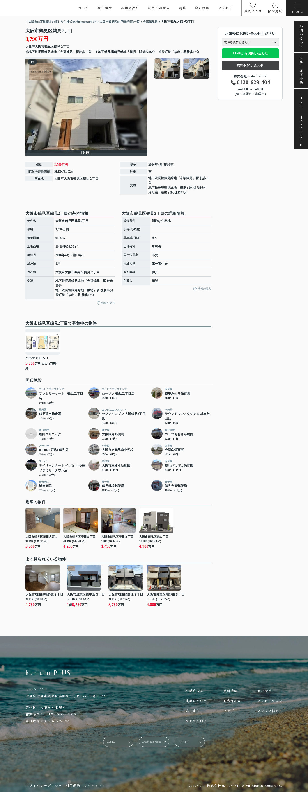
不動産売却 (130, 7)
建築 (182, 7)
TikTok (183, 741)
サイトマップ (95, 785)
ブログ (228, 710)
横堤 (183, 187)
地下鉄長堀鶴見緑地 (162, 178)
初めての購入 (159, 7)
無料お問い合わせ (250, 65)
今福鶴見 (186, 178)
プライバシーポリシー (43, 785)
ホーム (83, 7)
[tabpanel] (182, 68)
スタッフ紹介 (268, 710)
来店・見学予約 (301, 70)
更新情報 (230, 690)
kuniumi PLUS (48, 673)
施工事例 (192, 710)
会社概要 (202, 7)
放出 (164, 192)
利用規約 (73, 785)
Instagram (301, 131)
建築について (196, 700)
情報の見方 (108, 303)
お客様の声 (232, 700)
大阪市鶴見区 (44, 46)
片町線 (153, 192)
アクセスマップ (270, 700)
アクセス (225, 7)
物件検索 (104, 7)
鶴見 (57, 46)
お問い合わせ (301, 36)
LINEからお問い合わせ (250, 53)
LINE (301, 100)
